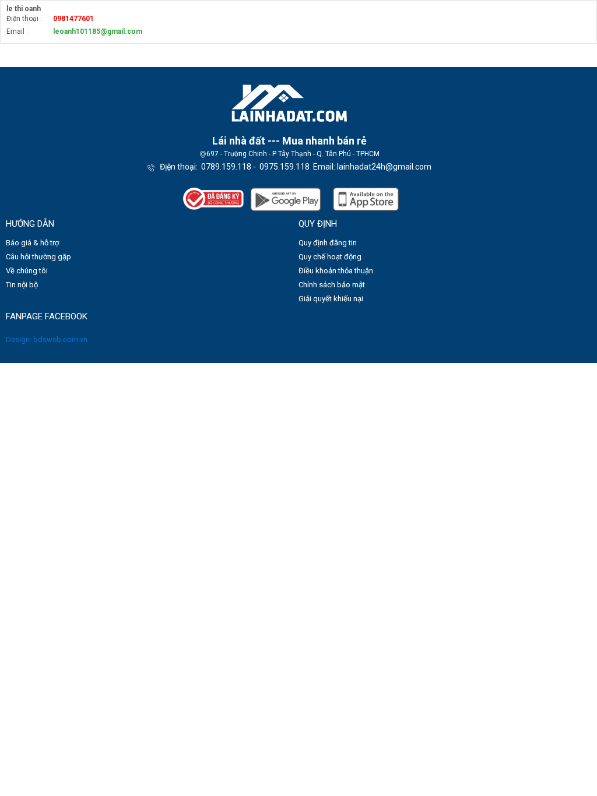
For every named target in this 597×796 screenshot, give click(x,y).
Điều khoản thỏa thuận (335, 270)
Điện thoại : (24, 19)
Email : (17, 31)
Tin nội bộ (22, 284)
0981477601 (73, 19)
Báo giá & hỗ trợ (32, 242)
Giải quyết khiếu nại (330, 298)
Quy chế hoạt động (329, 256)
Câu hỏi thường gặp (38, 256)
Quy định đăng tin (327, 242)
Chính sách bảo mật (331, 284)
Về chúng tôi (27, 270)
